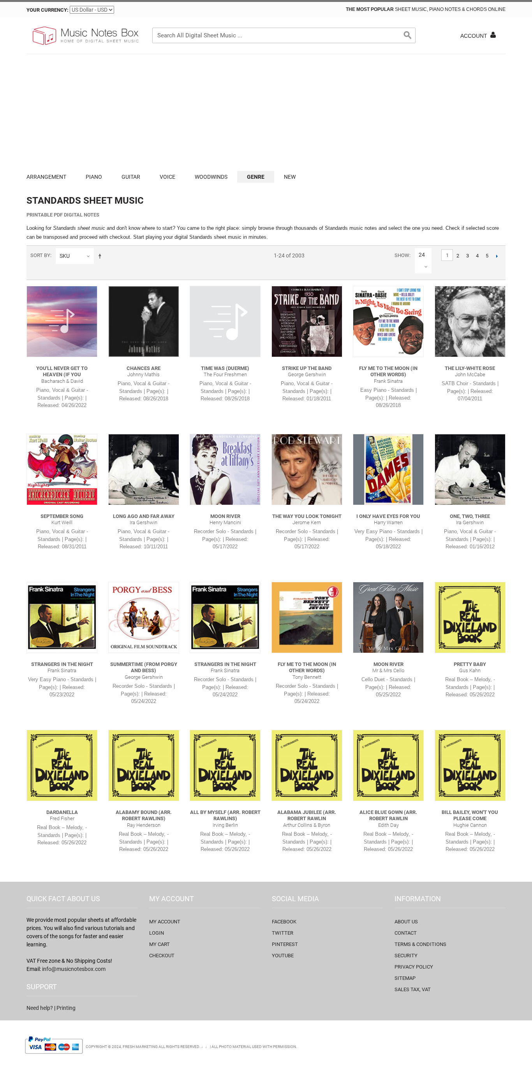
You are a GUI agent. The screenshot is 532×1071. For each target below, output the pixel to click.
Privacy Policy (414, 967)
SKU (65, 256)
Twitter (282, 933)
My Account (164, 922)
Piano (94, 177)
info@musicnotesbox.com (74, 969)
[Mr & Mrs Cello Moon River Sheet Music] (388, 617)
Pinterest (285, 944)
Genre (255, 177)
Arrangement (46, 177)
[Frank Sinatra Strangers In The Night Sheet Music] (62, 617)
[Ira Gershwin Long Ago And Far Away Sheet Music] (144, 469)
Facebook (284, 922)
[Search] (408, 35)
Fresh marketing (140, 1047)
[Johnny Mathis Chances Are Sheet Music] (144, 321)
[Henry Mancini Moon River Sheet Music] (225, 469)
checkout (161, 955)
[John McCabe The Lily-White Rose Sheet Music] (470, 321)
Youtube (283, 955)
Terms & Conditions (420, 944)
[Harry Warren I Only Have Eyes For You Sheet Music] (388, 469)
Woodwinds (211, 177)
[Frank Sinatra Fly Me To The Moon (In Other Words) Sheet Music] (388, 321)
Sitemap (405, 978)
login (156, 933)
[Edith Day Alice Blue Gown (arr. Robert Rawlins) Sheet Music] (388, 765)
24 (422, 255)
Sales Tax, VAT (413, 989)
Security (406, 955)
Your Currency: (47, 10)
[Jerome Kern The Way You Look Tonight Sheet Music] (307, 469)
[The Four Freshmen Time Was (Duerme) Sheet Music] (225, 321)
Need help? (39, 1008)
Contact (406, 933)
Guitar (131, 177)
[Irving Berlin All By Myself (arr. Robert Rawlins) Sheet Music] (225, 765)
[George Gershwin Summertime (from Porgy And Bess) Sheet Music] (144, 617)
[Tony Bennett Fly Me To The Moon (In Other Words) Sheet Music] (307, 617)
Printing (66, 1008)
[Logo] (84, 36)
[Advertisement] (266, 112)
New (290, 177)
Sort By (40, 255)
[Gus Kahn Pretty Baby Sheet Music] (470, 617)
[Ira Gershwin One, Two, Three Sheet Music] (470, 469)
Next (497, 256)
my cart (159, 944)
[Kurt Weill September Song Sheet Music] (62, 469)
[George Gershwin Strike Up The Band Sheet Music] (307, 321)
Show (402, 255)
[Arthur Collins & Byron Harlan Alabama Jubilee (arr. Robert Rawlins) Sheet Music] (307, 765)
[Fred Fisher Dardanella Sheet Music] (62, 765)
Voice (167, 177)
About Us (406, 922)
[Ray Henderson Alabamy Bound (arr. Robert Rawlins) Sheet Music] (144, 765)
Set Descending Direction (101, 256)
